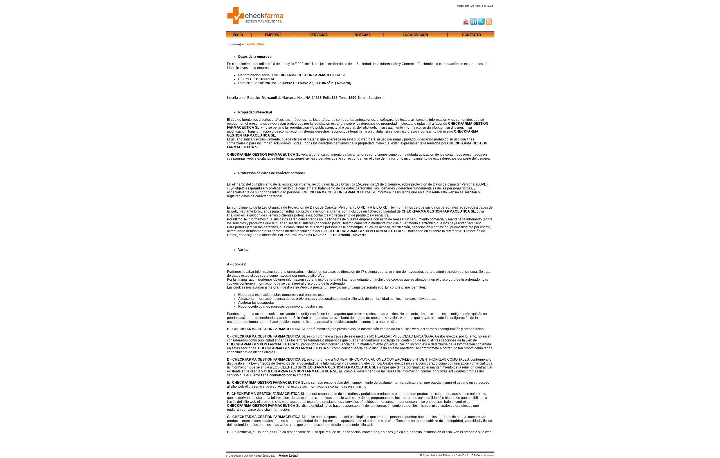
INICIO (238, 35)
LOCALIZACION (415, 35)
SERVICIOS (318, 35)
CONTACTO (471, 35)
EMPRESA (273, 35)
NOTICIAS (363, 35)
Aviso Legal (288, 455)
